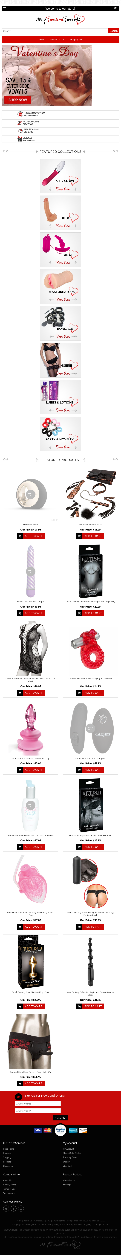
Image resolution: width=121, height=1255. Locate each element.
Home (19, 1220)
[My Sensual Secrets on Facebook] (14, 1209)
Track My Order (70, 1157)
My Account (68, 1148)
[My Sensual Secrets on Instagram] (21, 1209)
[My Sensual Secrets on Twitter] (6, 1209)
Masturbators (69, 1180)
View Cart (67, 1165)
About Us (43, 39)
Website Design (81, 1224)
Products (7, 1152)
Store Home (8, 1148)
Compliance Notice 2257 (78, 1220)
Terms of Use (9, 1188)
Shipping (7, 1157)
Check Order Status (72, 1152)
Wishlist (66, 1161)
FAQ (65, 39)
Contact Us (55, 39)
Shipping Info (76, 39)
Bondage (67, 1184)
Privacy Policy (9, 1184)
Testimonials (9, 1193)
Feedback (7, 1161)
